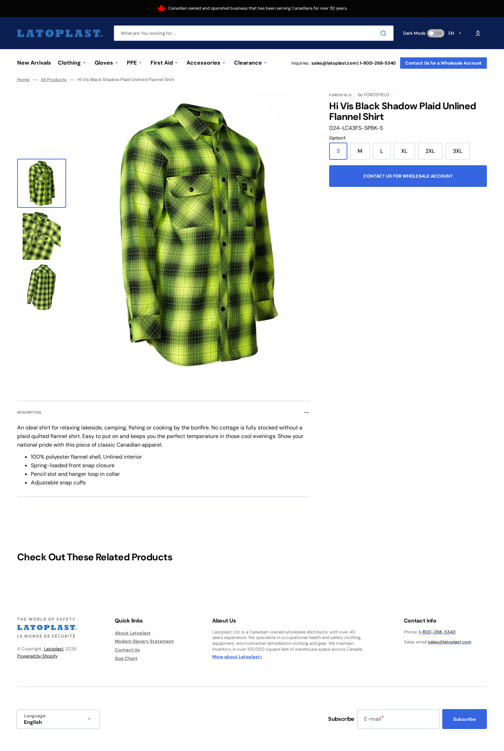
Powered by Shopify (37, 656)
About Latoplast (133, 633)
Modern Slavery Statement (144, 641)
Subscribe (464, 719)
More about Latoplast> (237, 657)
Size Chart (126, 658)
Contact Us (127, 650)
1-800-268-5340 (437, 632)
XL (408, 153)
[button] (477, 33)
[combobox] (254, 33)
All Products (54, 79)
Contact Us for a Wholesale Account (443, 63)
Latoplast (53, 649)
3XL (461, 153)
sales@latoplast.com (449, 642)
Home (23, 79)
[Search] (385, 33)
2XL (434, 153)
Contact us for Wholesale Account (408, 176)
